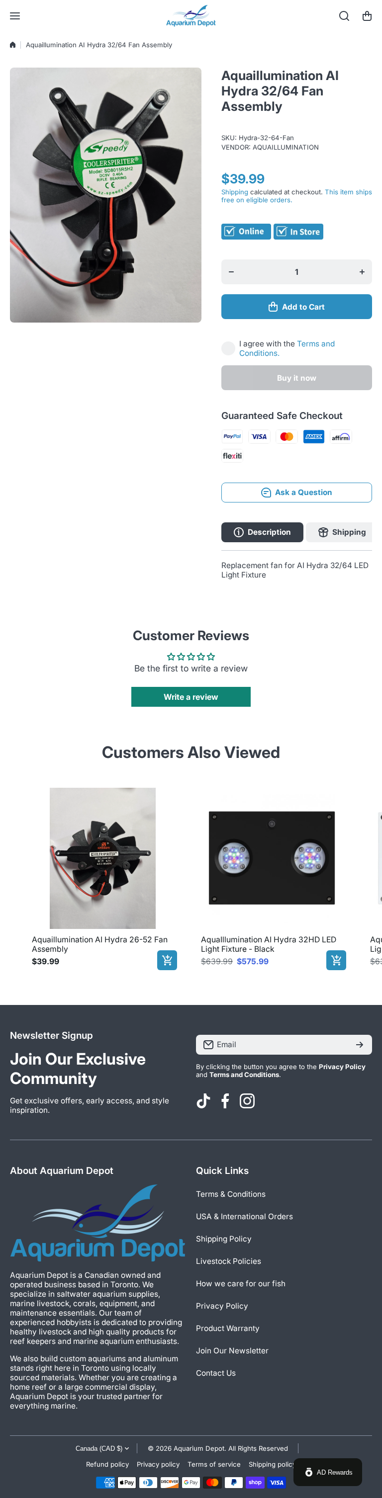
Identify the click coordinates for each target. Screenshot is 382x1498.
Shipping (234, 192)
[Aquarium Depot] (191, 16)
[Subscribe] (359, 1045)
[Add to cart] (167, 960)
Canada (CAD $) (99, 1448)
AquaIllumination (286, 147)
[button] (367, 16)
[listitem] (102, 877)
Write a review (191, 697)
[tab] (342, 532)
